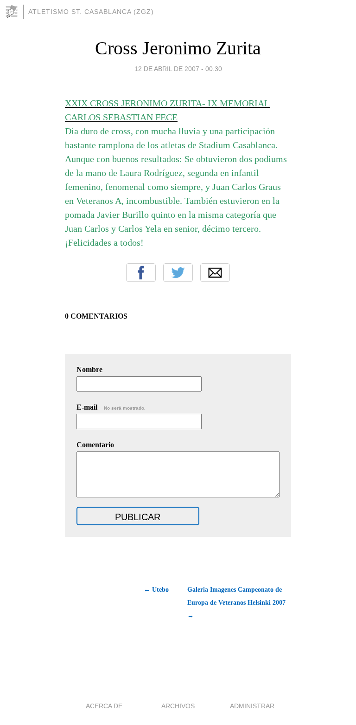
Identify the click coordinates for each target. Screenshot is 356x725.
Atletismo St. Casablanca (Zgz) (91, 11)
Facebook (141, 272)
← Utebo (156, 589)
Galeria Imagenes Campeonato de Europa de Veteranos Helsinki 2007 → (236, 602)
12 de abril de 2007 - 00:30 (178, 68)
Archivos (178, 706)
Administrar (252, 706)
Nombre (89, 369)
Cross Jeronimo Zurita (178, 48)
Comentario (95, 445)
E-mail (111, 407)
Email (215, 272)
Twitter (178, 272)
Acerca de (104, 706)
